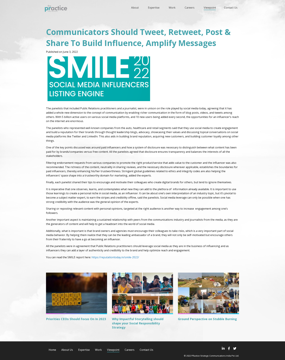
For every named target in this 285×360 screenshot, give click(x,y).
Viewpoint (113, 350)
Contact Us (146, 350)
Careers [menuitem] (189, 7)
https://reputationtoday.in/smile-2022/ (115, 257)
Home (52, 350)
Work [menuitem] (172, 7)
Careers (129, 350)
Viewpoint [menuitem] (210, 7)
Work (98, 350)
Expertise (84, 350)
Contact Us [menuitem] (231, 7)
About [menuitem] (135, 7)
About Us (67, 350)
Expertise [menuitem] (153, 7)
